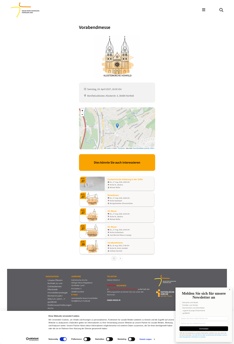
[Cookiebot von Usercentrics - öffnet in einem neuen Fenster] (32, 339)
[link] (55, 280)
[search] (221, 10)
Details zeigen (146, 339)
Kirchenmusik (54, 296)
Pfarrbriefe (53, 289)
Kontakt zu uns (55, 283)
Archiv (51, 308)
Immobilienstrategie (58, 293)
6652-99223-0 (114, 280)
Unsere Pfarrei (54, 280)
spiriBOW (52, 302)
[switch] (87, 339)
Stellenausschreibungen (60, 305)
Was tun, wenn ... (56, 299)
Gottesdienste (55, 286)
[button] (135, 10)
